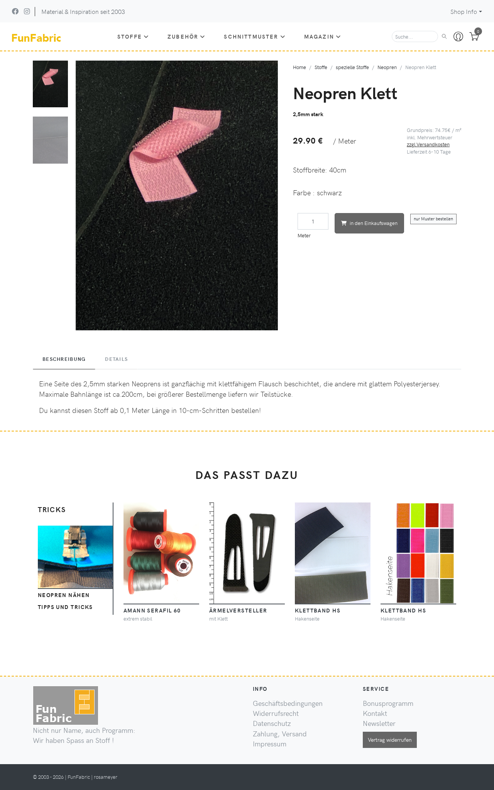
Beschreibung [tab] (64, 358)
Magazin (319, 36)
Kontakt (375, 713)
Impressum (269, 743)
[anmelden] (458, 36)
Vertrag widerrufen (390, 739)
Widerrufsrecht (276, 713)
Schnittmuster (251, 36)
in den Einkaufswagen (374, 223)
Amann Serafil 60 (152, 610)
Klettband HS (317, 610)
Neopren (387, 67)
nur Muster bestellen (433, 219)
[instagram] (27, 11)
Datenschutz (272, 723)
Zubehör (182, 36)
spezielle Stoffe (352, 67)
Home (299, 67)
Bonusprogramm (388, 703)
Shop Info (463, 11)
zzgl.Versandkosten (428, 144)
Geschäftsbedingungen (288, 703)
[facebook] (15, 11)
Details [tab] (116, 358)
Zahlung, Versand (280, 733)
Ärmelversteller (238, 610)
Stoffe (129, 36)
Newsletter (379, 723)
